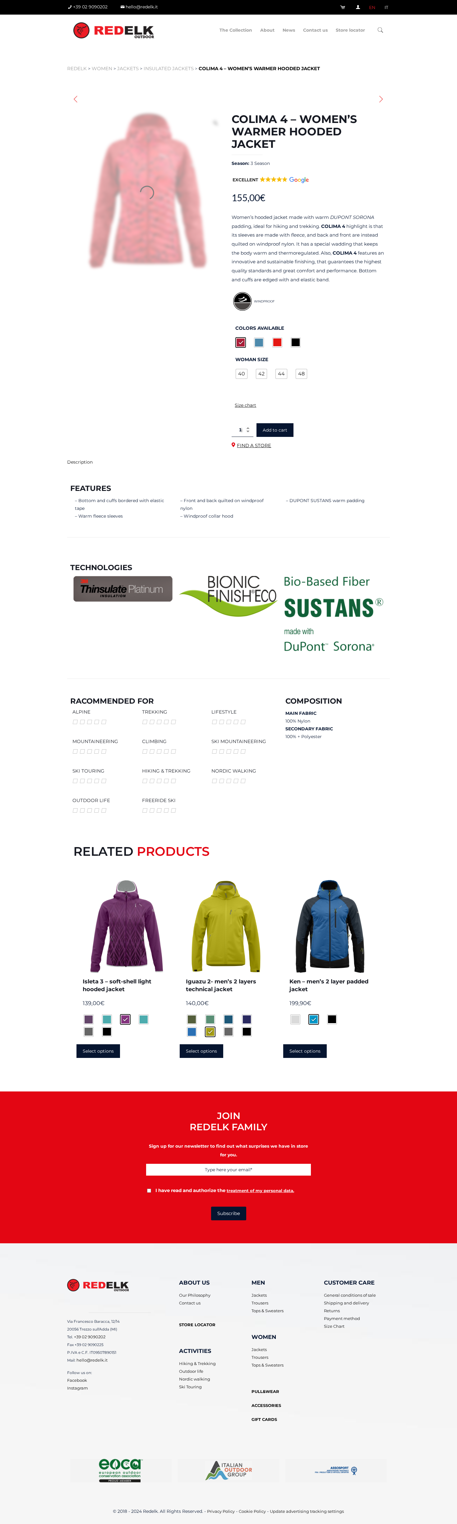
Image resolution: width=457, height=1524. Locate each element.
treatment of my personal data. (260, 1190)
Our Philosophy (194, 1295)
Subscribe (228, 1213)
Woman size (251, 359)
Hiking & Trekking (197, 1363)
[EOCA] (121, 1470)
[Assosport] (336, 1470)
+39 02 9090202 (89, 1336)
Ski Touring (190, 1386)
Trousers (260, 1302)
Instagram (77, 1387)
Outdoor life (191, 1371)
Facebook (77, 1379)
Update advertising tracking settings (307, 1511)
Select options (98, 1051)
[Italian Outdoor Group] (228, 1470)
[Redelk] (113, 30)
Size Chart (334, 1326)
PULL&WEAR (265, 1391)
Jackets (259, 1295)
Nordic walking (194, 1379)
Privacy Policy (221, 1511)
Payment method (342, 1318)
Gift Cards (264, 1419)
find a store (254, 445)
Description (80, 462)
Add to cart (275, 430)
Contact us (190, 1302)
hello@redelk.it (92, 1359)
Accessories (266, 1405)
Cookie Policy (252, 1511)
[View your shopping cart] (344, 7)
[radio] (240, 342)
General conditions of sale (350, 1295)
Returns (332, 1310)
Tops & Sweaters (268, 1310)
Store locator (197, 1324)
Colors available (259, 327)
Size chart (245, 405)
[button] (271, 184)
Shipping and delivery (346, 1302)
